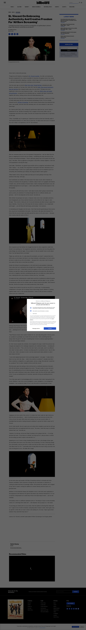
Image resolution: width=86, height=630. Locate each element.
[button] (43, 313)
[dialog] (43, 315)
